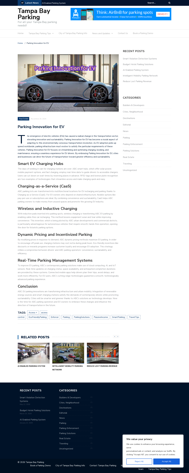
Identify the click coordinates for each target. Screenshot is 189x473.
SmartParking (118, 317)
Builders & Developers (133, 105)
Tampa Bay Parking (34, 14)
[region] (153, 451)
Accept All (166, 461)
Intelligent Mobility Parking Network (67, 368)
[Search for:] (156, 3)
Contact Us (123, 33)
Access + (33, 312)
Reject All (139, 461)
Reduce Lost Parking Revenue (102, 366)
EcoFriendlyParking (38, 317)
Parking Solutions (131, 150)
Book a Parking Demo (143, 33)
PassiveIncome (101, 317)
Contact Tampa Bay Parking (103, 465)
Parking (66, 317)
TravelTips (134, 317)
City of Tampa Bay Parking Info (73, 33)
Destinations (129, 118)
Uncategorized (130, 170)
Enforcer (55, 317)
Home (21, 33)
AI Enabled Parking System (54, 3)
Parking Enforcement (133, 144)
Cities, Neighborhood (133, 111)
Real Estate (23, 119)
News (125, 131)
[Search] (169, 3)
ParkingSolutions (82, 317)
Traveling (127, 163)
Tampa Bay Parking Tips (40, 33)
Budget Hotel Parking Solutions (138, 64)
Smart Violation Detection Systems (140, 58)
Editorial (127, 124)
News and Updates (101, 33)
